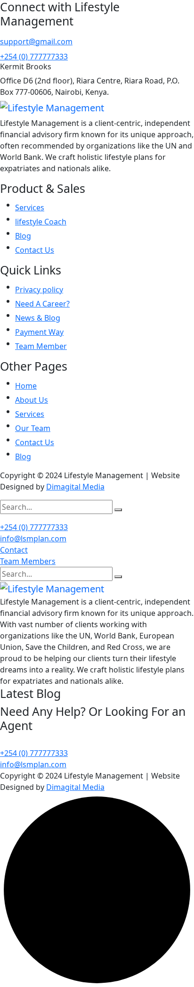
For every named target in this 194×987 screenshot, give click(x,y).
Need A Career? (42, 304)
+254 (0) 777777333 (34, 56)
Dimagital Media (75, 486)
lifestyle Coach (40, 221)
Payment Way (39, 332)
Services (29, 207)
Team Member (41, 346)
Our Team (32, 428)
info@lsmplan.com (33, 538)
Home (26, 386)
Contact (14, 550)
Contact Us (34, 250)
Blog (23, 236)
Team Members (28, 561)
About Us (31, 400)
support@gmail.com (36, 41)
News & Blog (37, 318)
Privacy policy (39, 289)
